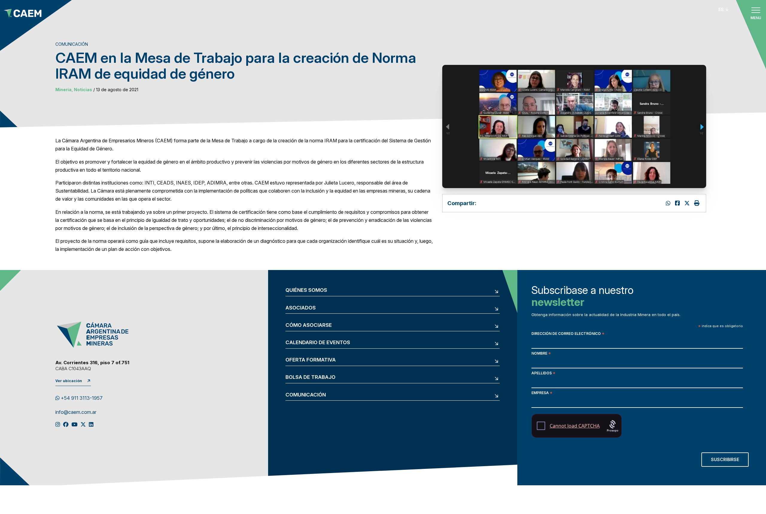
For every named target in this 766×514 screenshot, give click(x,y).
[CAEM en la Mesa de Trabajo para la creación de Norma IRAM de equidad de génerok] (678, 203)
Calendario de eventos (317, 342)
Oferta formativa (310, 360)
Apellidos (543, 373)
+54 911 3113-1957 (81, 398)
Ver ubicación (68, 381)
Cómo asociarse (308, 325)
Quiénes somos (306, 290)
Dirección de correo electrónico (567, 334)
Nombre (541, 354)
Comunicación (305, 395)
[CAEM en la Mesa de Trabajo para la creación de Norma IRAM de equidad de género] (688, 203)
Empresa (541, 393)
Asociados (300, 308)
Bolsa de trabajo (310, 377)
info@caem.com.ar (75, 412)
